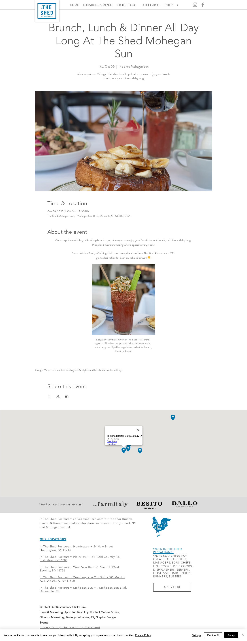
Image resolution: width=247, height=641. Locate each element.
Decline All (213, 635)
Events (44, 622)
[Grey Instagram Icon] (195, 5)
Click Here (79, 607)
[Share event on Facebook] (49, 396)
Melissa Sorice (110, 612)
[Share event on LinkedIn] (67, 396)
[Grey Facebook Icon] (203, 5)
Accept (231, 635)
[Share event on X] (58, 396)
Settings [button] (196, 635)
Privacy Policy (143, 635)
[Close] (242, 635)
